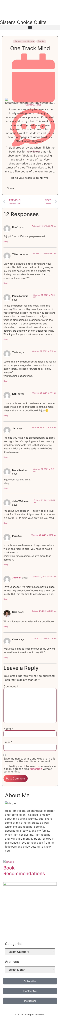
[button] (30, 27)
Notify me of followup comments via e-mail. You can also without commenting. (30, 769)
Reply (6, 241)
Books (41, 41)
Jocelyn (16, 577)
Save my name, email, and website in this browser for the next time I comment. (29, 760)
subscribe (36, 768)
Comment (11, 686)
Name (8, 728)
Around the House (24, 41)
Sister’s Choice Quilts (23, 22)
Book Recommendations (24, 870)
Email (8, 742)
